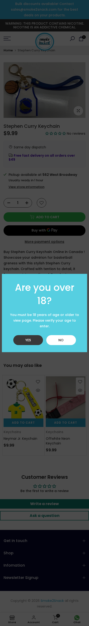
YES (28, 340)
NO (61, 340)
